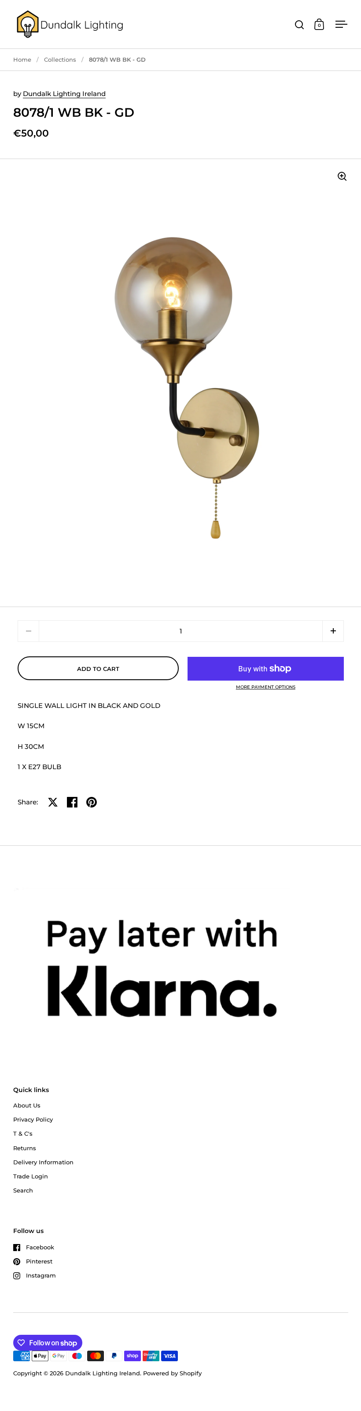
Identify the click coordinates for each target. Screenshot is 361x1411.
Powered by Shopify (172, 1373)
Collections (60, 59)
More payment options (265, 687)
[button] (333, 631)
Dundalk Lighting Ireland (64, 93)
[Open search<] (299, 24)
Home (22, 59)
